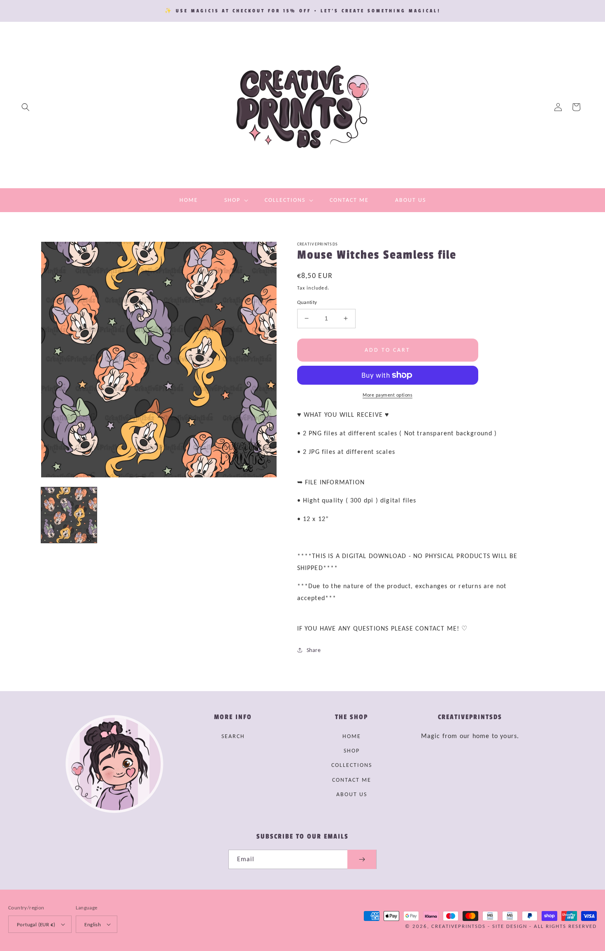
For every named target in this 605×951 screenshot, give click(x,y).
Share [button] (314, 650)
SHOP (352, 750)
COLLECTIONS (351, 765)
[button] (25, 107)
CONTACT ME (351, 779)
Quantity (307, 302)
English (92, 924)
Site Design (509, 926)
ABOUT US (351, 794)
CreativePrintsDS (458, 926)
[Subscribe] (361, 859)
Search (233, 736)
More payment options (387, 395)
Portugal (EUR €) (36, 924)
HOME (351, 736)
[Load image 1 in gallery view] (69, 515)
